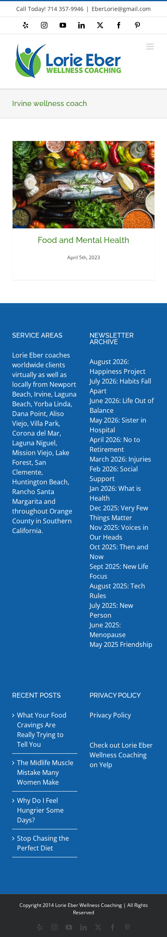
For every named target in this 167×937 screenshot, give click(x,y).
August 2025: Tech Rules (117, 590)
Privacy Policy (110, 715)
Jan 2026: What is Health (115, 493)
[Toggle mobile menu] (150, 46)
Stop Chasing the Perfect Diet (43, 843)
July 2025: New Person (111, 610)
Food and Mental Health (83, 240)
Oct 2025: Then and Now (119, 551)
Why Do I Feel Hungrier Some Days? (40, 810)
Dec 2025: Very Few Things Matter (119, 512)
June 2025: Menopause (108, 629)
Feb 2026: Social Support (114, 473)
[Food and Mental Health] (83, 184)
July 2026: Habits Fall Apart (120, 386)
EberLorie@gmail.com (121, 9)
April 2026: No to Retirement (115, 444)
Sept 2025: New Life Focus (119, 571)
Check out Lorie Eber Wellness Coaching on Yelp (121, 755)
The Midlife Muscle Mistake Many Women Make (45, 772)
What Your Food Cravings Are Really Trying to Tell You (41, 730)
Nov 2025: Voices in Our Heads (119, 532)
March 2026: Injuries (120, 459)
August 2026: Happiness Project (118, 366)
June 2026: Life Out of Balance (122, 405)
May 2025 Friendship (121, 644)
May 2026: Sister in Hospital (118, 425)
